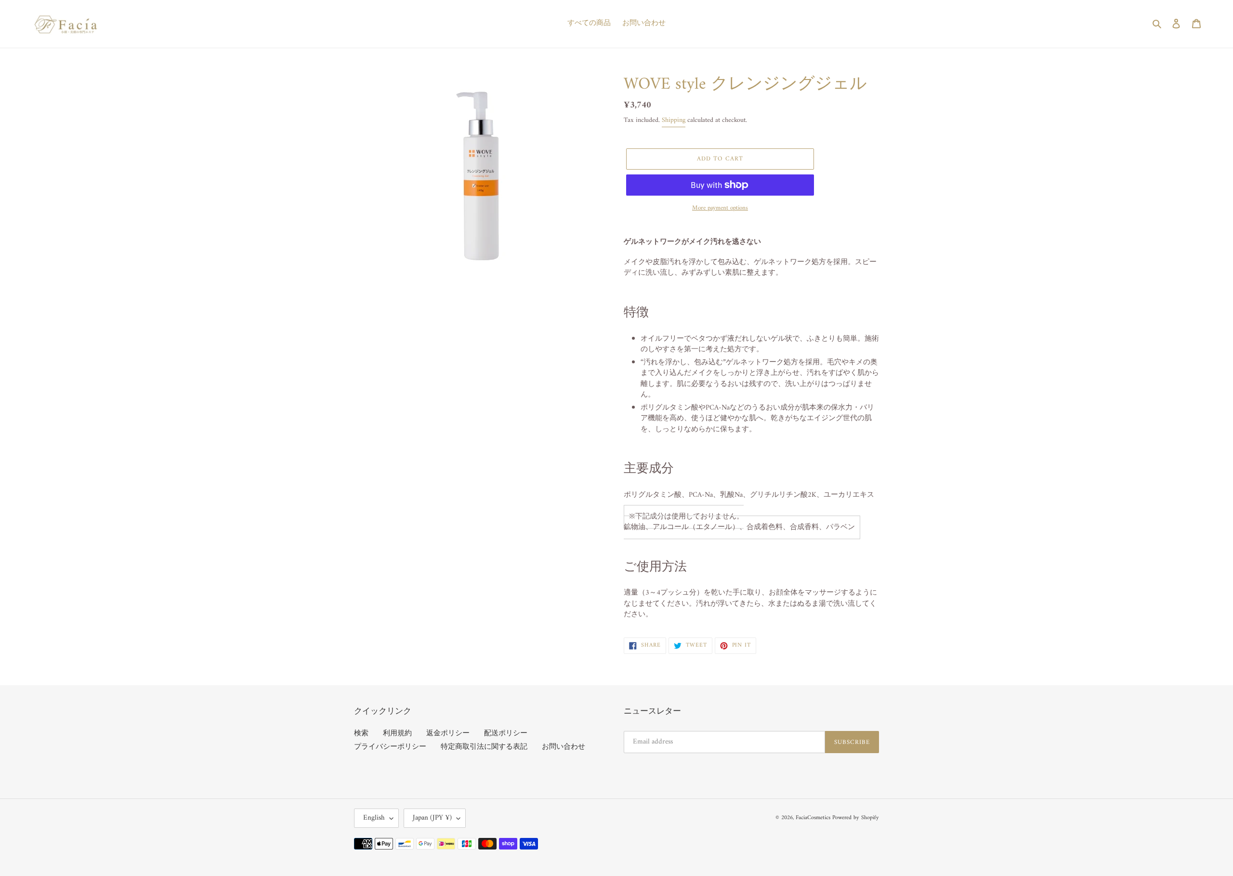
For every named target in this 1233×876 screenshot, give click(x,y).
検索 (361, 733)
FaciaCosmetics (813, 818)
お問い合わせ (563, 747)
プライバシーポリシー (390, 747)
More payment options (720, 208)
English (374, 817)
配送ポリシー (505, 733)
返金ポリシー (448, 733)
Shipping (673, 120)
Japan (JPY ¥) (432, 817)
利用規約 (397, 733)
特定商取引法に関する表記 (484, 747)
